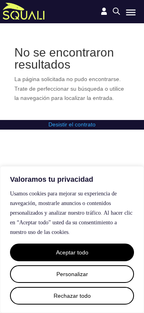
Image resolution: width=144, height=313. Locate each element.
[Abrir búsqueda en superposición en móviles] (116, 11)
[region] (72, 239)
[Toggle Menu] (131, 12)
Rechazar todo (72, 296)
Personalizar (72, 274)
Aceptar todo (72, 252)
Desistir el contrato (72, 124)
